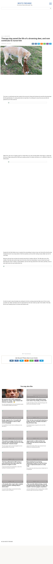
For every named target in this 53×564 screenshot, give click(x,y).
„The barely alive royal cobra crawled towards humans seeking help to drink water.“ (12, 485)
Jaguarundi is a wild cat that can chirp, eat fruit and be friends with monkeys (36, 442)
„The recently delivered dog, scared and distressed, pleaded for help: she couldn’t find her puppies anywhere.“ (37, 485)
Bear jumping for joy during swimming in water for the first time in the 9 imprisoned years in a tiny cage (36, 464)
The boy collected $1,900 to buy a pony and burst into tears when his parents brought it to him (11, 463)
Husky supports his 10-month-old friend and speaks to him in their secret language (11, 421)
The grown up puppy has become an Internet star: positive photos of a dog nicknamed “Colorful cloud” (12, 442)
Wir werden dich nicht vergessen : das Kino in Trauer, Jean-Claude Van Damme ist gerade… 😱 (12, 401)
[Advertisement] (26, 23)
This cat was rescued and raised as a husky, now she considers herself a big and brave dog (36, 421)
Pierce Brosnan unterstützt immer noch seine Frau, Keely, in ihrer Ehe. (36, 400)
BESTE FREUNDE (25, 3)
